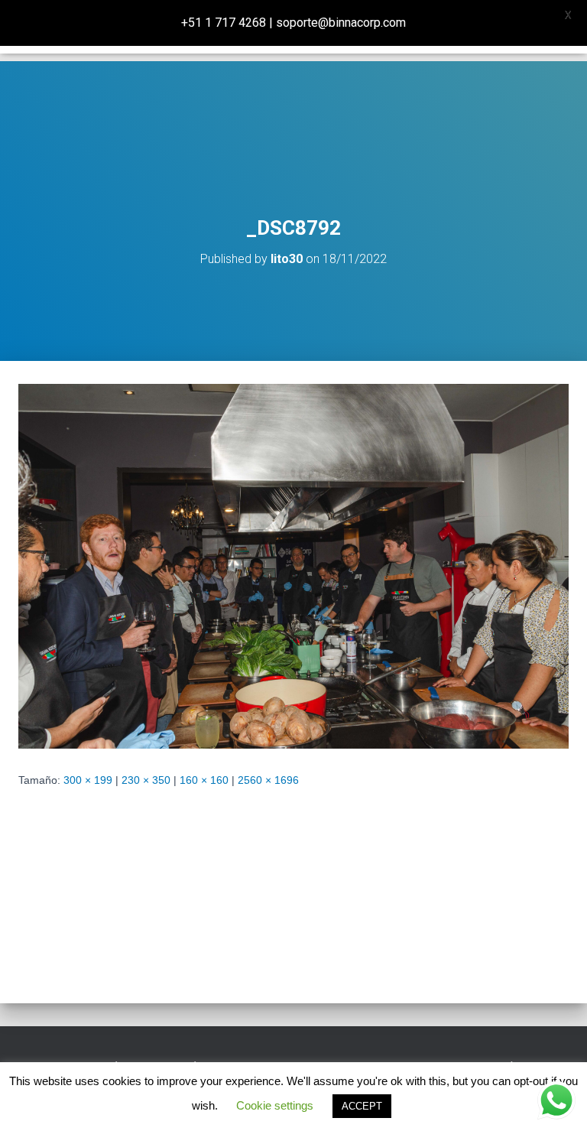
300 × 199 (87, 780)
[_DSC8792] (293, 565)
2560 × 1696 (268, 780)
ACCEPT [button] (362, 1106)
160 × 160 (204, 780)
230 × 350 (146, 780)
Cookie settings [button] (274, 1105)
